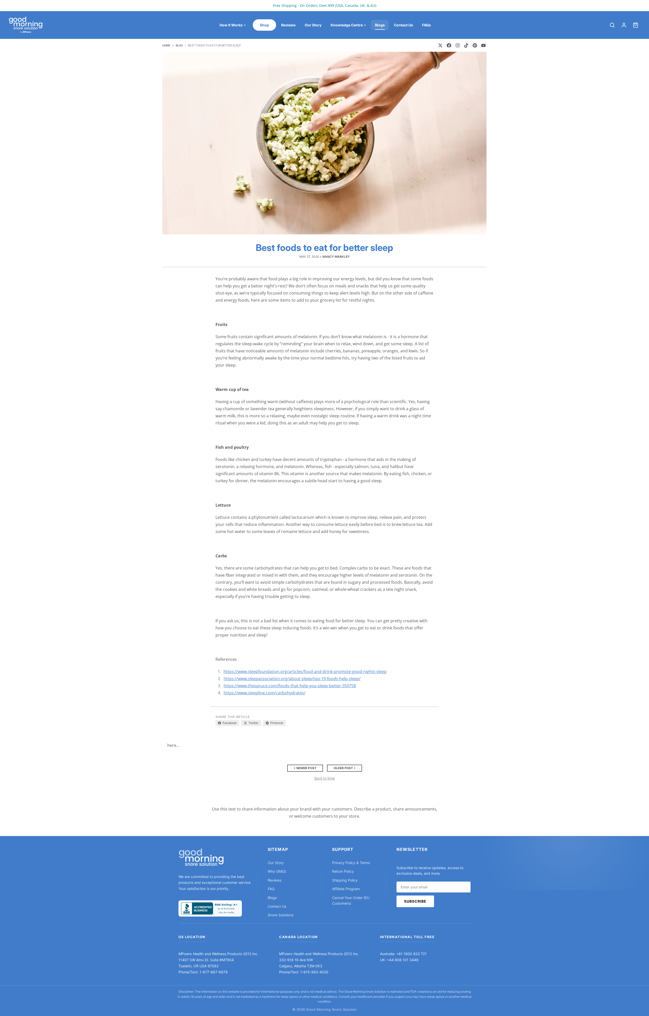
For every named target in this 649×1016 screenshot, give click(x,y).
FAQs (426, 25)
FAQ (271, 889)
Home (166, 45)
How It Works (233, 25)
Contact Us (403, 25)
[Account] (624, 25)
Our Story (313, 25)
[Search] (612, 25)
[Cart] (635, 25)
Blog (179, 45)
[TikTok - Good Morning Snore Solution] (466, 45)
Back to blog (324, 778)
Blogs (380, 25)
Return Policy (343, 871)
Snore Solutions (280, 915)
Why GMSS (277, 871)
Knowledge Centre (348, 25)
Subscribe (415, 901)
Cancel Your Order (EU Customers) (350, 900)
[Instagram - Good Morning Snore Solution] (457, 45)
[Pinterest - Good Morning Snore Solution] (475, 45)
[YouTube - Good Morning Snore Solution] (483, 45)
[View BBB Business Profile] (210, 908)
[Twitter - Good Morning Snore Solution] (440, 45)
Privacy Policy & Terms (351, 862)
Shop (264, 25)
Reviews (288, 25)
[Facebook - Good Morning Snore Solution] (449, 45)
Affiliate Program (346, 889)
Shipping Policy (345, 880)
